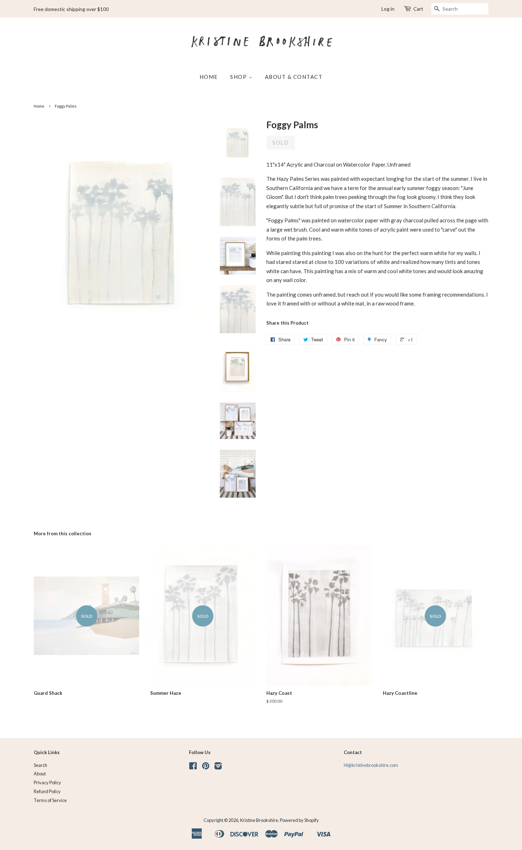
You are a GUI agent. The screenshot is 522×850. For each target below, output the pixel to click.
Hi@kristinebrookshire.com (371, 765)
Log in (388, 9)
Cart (418, 9)
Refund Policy (47, 791)
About (40, 773)
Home (209, 77)
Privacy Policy (47, 782)
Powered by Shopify (299, 820)
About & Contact (294, 77)
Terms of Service (50, 800)
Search (40, 765)
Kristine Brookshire (259, 820)
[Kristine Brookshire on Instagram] (218, 767)
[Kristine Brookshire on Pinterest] (206, 767)
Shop (239, 77)
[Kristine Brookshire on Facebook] (193, 767)
